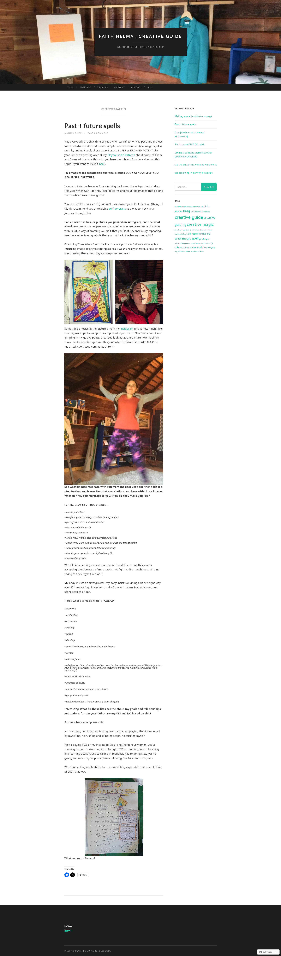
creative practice (196, 230)
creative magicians (182, 230)
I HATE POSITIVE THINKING (196, 234)
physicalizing (180, 243)
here (102, 164)
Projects (102, 87)
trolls (207, 243)
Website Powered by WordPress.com (87, 950)
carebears (206, 212)
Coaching (85, 87)
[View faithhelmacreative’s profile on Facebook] (65, 931)
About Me (119, 87)
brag (186, 211)
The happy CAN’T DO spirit (190, 144)
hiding (183, 234)
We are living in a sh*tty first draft (194, 172)
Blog (150, 87)
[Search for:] (196, 187)
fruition (178, 234)
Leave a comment (97, 133)
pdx (207, 239)
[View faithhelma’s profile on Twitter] (68, 931)
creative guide (189, 217)
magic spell (190, 238)
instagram (126, 328)
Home (71, 87)
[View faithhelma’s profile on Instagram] (70, 931)
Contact (136, 87)
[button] (88, 292)
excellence (208, 230)
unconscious (184, 248)
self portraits (117, 208)
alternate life (198, 207)
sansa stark (200, 243)
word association (197, 251)
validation (181, 251)
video (188, 251)
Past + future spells (92, 126)
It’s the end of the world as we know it (196, 164)
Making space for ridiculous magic (193, 116)
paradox (202, 239)
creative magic (200, 224)
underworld (196, 247)
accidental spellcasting (183, 207)
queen (187, 243)
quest (193, 243)
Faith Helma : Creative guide (140, 36)
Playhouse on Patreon (121, 155)
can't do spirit (196, 212)
